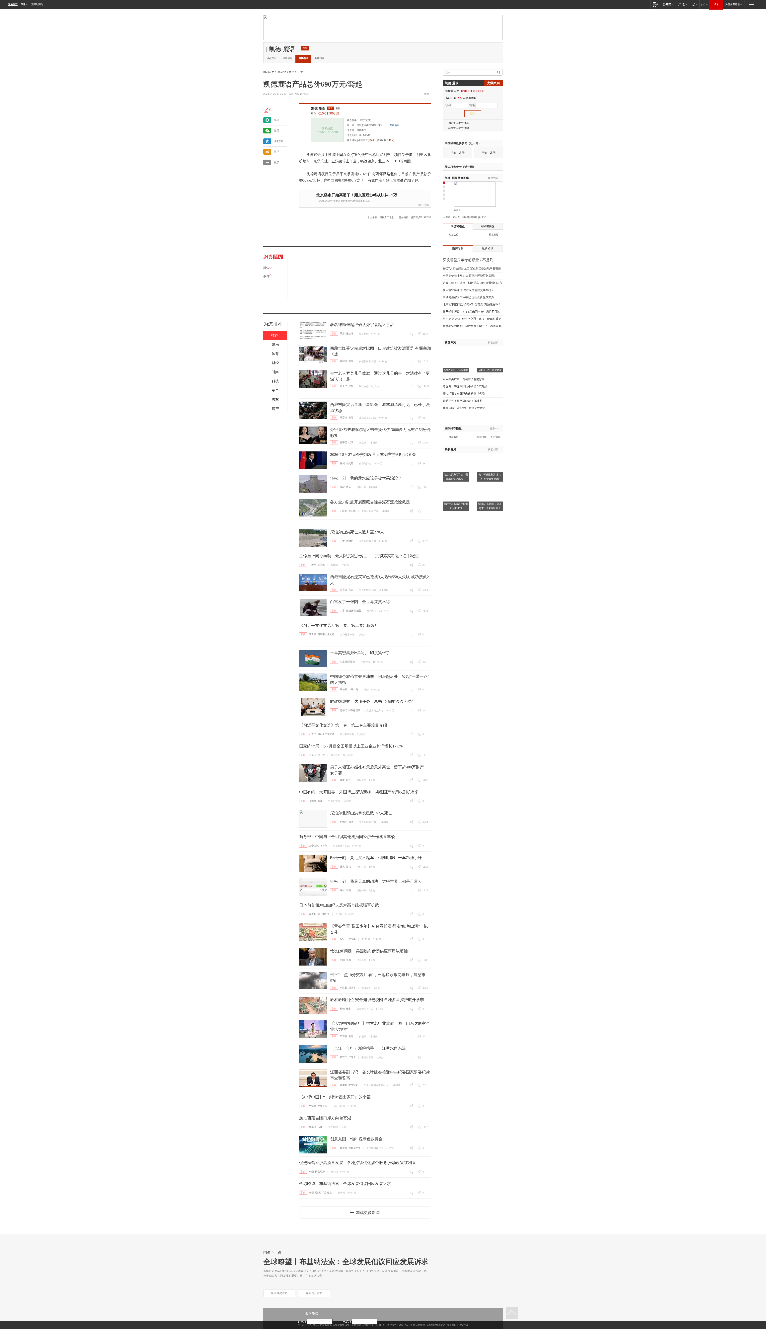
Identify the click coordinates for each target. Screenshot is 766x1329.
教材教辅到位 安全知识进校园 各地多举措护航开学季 (377, 999)
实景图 (474, 217)
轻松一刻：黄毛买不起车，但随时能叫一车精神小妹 (376, 857)
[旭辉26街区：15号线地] (456, 351)
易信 (276, 119)
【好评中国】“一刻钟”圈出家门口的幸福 (335, 1097)
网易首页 (13, 4)
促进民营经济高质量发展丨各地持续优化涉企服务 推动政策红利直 (357, 1162)
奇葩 (348, 487)
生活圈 (312, 1106)
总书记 (343, 710)
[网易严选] (682, 4)
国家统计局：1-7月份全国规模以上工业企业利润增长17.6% (351, 746)
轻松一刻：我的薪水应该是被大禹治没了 (366, 478)
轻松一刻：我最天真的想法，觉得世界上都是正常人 (376, 881)
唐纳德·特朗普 (353, 610)
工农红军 (351, 939)
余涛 (342, 780)
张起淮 (349, 333)
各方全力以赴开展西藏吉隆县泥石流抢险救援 (370, 502)
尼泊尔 (349, 541)
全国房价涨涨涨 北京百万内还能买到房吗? (469, 275)
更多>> (494, 428)
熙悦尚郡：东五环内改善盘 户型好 (464, 393)
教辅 (342, 1008)
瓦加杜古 (327, 1192)
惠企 (311, 1171)
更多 (276, 162)
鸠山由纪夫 (324, 914)
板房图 (465, 217)
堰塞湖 (343, 361)
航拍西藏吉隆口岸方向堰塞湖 (325, 1118)
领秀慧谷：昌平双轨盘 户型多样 (463, 400)
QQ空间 (278, 141)
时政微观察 (354, 710)
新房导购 (457, 248)
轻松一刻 (361, 487)
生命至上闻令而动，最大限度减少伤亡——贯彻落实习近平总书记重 (359, 556)
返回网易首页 (279, 1293)
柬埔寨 (343, 689)
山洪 (342, 541)
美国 (348, 960)
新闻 (334, 333)
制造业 (312, 755)
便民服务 (322, 1106)
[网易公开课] (668, 4)
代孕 (350, 442)
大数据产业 (354, 1147)
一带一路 (353, 689)
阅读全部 (493, 178)
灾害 (350, 589)
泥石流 (352, 510)
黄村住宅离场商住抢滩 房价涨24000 (456, 506)
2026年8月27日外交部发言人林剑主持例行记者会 (373, 454)
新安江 (343, 1057)
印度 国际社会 (347, 661)
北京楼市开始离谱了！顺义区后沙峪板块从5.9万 (356, 195)
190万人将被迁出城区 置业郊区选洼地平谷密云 (472, 268)
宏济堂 (343, 1036)
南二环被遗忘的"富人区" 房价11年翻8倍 (490, 476)
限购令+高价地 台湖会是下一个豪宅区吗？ (489, 506)
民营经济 (320, 1171)
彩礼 (348, 780)
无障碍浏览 (37, 4)
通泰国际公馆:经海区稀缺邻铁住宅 (464, 408)
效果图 (457, 209)
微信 (276, 130)
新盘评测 (450, 342)
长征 (342, 939)
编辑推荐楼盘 (453, 428)
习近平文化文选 (326, 634)
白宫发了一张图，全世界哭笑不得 (360, 601)
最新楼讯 (303, 58)
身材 (342, 487)
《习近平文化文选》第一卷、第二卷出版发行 (339, 625)
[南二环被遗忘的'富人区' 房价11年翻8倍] (490, 455)
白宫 (342, 610)
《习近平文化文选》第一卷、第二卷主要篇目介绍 (343, 725)
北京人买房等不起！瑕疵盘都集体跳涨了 (456, 476)
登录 (716, 4)
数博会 (343, 1147)
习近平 (312, 564)
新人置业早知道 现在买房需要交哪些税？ (468, 290)
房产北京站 (423, 205)
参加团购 (319, 58)
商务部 (323, 845)
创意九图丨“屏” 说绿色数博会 (356, 1139)
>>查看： (448, 217)
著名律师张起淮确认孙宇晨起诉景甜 (362, 324)
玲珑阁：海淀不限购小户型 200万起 (465, 386)
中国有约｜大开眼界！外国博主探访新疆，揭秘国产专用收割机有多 (359, 792)
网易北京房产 (286, 72)
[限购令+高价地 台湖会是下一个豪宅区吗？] (490, 485)
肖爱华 (343, 386)
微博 (276, 151)
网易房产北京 (302, 94)
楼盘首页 (271, 58)
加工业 (321, 755)
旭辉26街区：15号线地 (456, 370)
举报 (426, 94)
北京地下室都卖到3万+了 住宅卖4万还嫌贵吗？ (472, 304)
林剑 (342, 463)
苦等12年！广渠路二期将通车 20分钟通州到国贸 (472, 282)
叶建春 (343, 1085)
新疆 (320, 801)
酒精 (348, 866)
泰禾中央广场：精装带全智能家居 (464, 379)
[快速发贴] (266, 110)
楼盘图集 (457, 178)
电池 (350, 1036)
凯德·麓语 (318, 108)
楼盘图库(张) (366, 140)
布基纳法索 (315, 1192)
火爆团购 (493, 83)
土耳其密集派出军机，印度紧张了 (360, 653)
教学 (348, 1008)
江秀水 (352, 1057)
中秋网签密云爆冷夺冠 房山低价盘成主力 (468, 297)
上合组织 (314, 845)
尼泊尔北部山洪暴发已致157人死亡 (361, 813)
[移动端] (655, 4)
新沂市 (352, 987)
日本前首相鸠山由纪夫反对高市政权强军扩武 (339, 905)
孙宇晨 (343, 442)
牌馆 (350, 386)
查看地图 (394, 125)
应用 (23, 4)
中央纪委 (353, 1085)
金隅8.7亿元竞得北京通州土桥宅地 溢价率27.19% (344, 200)
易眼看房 (450, 449)
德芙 (342, 866)
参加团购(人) (385, 140)
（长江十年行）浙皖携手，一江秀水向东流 (368, 1048)
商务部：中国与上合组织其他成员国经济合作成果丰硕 (347, 836)
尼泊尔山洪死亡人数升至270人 (357, 532)
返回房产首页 (314, 1293)
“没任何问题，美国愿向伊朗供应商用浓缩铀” (370, 951)
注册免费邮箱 (732, 4)
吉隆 (350, 361)
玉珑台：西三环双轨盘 (490, 370)
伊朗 (342, 960)
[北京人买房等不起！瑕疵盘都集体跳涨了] (456, 455)
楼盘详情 (352, 140)
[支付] (694, 4)
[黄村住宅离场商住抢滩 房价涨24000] (456, 485)
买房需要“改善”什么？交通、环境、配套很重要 (472, 318)
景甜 (342, 333)
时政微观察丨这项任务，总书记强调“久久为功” (372, 701)
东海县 (343, 987)
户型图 (456, 217)
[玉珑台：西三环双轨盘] (490, 351)
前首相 (312, 914)
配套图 (482, 217)
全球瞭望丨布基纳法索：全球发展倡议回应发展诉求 (345, 1183)
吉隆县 (343, 510)
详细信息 (287, 58)
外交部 (349, 463)
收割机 (312, 801)
